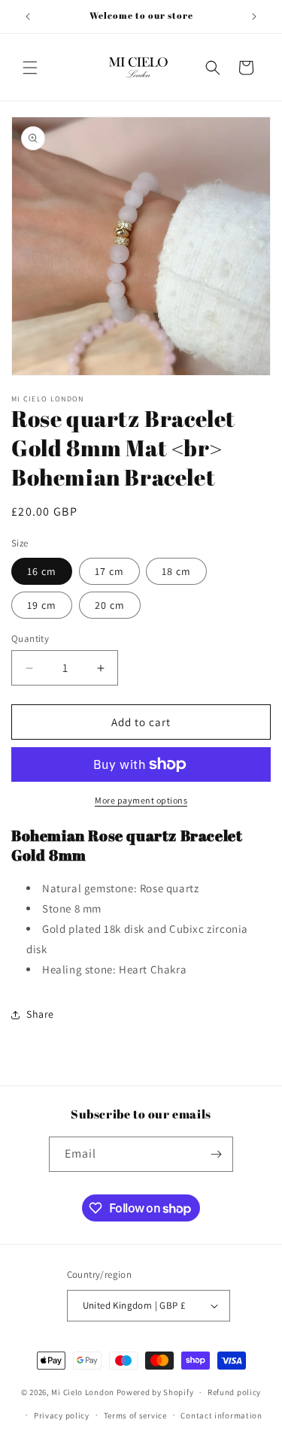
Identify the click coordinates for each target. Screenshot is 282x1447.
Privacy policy (61, 1415)
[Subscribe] (215, 1154)
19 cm (41, 605)
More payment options (141, 800)
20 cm (110, 605)
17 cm (109, 571)
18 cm (176, 571)
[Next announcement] (254, 16)
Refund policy (234, 1392)
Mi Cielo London (82, 1392)
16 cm (41, 571)
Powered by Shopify (155, 1392)
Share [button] (40, 1014)
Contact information (221, 1415)
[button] (30, 67)
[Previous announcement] (27, 16)
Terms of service (135, 1415)
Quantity (30, 638)
